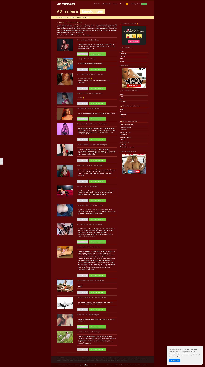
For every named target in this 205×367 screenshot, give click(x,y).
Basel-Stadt (123, 114)
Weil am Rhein (124, 142)
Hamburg (123, 54)
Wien (121, 94)
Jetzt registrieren (138, 4)
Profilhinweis (122, 365)
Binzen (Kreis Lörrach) (126, 125)
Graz (121, 97)
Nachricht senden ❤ (97, 54)
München (123, 56)
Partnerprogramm (79, 365)
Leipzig (122, 61)
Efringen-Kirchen (125, 132)
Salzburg (122, 102)
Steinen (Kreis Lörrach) (127, 147)
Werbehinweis (130, 365)
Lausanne (123, 117)
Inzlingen (123, 144)
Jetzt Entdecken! (82, 54)
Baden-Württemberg (76, 17)
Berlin (122, 51)
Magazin (115, 4)
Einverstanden (175, 360)
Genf (121, 112)
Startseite (96, 4)
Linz (121, 99)
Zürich (122, 109)
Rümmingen (123, 134)
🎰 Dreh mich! (134, 41)
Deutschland (66, 17)
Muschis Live (69, 365)
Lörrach (122, 139)
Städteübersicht (106, 4)
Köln (121, 59)
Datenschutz (138, 365)
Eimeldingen (95, 40)
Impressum (145, 365)
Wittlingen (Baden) (125, 137)
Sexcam (124, 4)
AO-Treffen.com (77, 25)
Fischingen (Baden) (125, 127)
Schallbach (123, 130)
